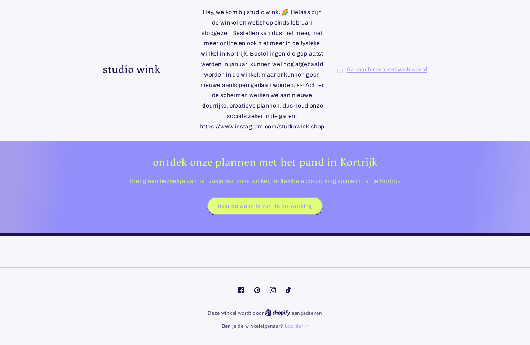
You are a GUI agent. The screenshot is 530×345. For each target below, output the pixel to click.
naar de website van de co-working (265, 206)
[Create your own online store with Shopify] (278, 313)
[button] (382, 69)
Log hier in (297, 326)
